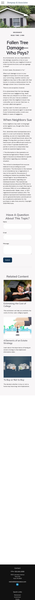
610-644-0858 (19, 571)
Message (6, 243)
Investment (17, 597)
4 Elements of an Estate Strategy (15, 341)
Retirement (17, 595)
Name (5, 222)
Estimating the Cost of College (15, 304)
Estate (17, 599)
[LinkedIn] (17, 584)
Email (4, 233)
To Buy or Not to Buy (14, 379)
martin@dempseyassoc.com (17, 581)
